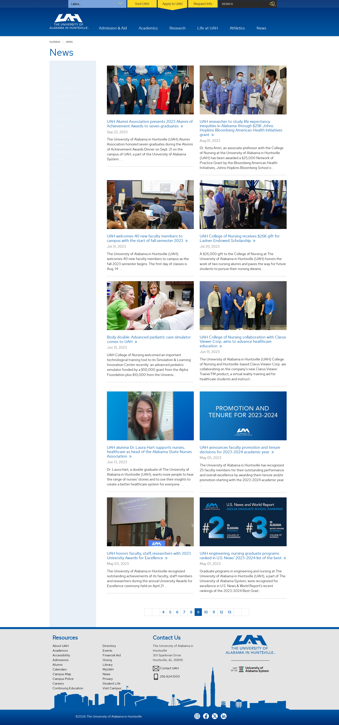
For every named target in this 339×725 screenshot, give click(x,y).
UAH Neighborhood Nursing (69, 137)
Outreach (57, 160)
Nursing (54, 72)
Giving (107, 660)
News (54, 167)
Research (57, 110)
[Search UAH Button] (272, 4)
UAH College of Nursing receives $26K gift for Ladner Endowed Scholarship (240, 238)
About (55, 80)
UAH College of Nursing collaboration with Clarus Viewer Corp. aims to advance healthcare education (243, 341)
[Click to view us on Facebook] (206, 716)
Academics (60, 650)
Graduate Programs (64, 95)
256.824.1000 (170, 676)
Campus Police (63, 679)
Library (108, 665)
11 (214, 612)
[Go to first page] (148, 612)
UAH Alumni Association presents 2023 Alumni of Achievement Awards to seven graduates (150, 124)
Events (107, 650)
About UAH (61, 646)
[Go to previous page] (156, 612)
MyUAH (108, 669)
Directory (109, 646)
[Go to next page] (237, 612)
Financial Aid (112, 655)
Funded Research (62, 118)
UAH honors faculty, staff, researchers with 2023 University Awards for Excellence (149, 555)
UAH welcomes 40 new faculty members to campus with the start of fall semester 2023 (145, 238)
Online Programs (62, 103)
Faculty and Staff (62, 152)
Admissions (60, 660)
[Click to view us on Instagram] (197, 716)
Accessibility (61, 655)
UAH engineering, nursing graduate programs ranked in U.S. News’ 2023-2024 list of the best (241, 555)
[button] (93, 80)
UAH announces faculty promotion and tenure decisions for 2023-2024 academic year (240, 449)
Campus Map (62, 674)
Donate (55, 175)
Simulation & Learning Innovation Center (72, 127)
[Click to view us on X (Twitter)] (215, 716)
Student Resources (63, 145)
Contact (56, 190)
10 (206, 612)
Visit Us (55, 183)
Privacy (108, 679)
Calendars (60, 669)
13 (229, 612)
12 (221, 612)
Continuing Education (68, 688)
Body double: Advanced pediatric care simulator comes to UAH (149, 339)
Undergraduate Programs (67, 88)
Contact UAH (169, 668)
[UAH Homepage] (69, 21)
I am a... (76, 4)
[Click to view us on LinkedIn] (224, 716)
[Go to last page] (245, 612)
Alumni (58, 665)
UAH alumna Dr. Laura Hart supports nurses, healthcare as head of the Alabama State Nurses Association (149, 452)
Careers (58, 683)
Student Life (111, 683)
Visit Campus (112, 688)
